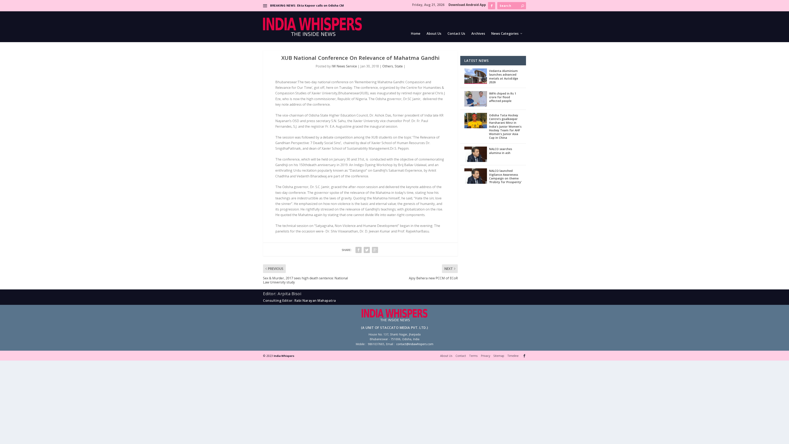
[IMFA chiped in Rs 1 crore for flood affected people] (475, 98)
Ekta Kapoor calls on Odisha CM (320, 5)
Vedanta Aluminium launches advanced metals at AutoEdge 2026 (503, 76)
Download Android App (467, 4)
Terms (473, 356)
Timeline (513, 356)
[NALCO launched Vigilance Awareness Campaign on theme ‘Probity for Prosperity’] (475, 176)
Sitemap (498, 356)
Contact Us (456, 34)
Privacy (485, 356)
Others (387, 66)
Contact (461, 356)
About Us (434, 34)
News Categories (505, 34)
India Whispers (284, 356)
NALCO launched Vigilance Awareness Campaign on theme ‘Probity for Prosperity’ (505, 176)
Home (415, 34)
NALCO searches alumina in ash (500, 151)
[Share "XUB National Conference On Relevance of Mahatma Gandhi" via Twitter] (367, 250)
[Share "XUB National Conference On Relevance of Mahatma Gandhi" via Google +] (375, 250)
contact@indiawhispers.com (414, 344)
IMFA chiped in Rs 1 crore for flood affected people (502, 97)
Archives (478, 34)
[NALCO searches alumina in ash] (475, 154)
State (399, 66)
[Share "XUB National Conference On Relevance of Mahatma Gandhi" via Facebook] (358, 250)
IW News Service (344, 66)
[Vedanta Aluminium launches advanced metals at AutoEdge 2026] (475, 76)
